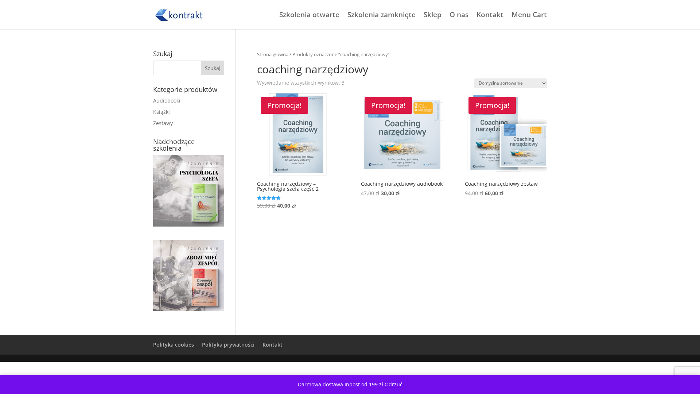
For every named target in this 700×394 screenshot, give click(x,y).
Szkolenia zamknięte (381, 15)
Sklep (433, 15)
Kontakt (490, 15)
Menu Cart (529, 15)
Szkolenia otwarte (309, 15)
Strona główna (272, 54)
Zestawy (163, 123)
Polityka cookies (173, 344)
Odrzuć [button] (393, 384)
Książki (161, 111)
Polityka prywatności (228, 344)
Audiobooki (166, 100)
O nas (459, 15)
